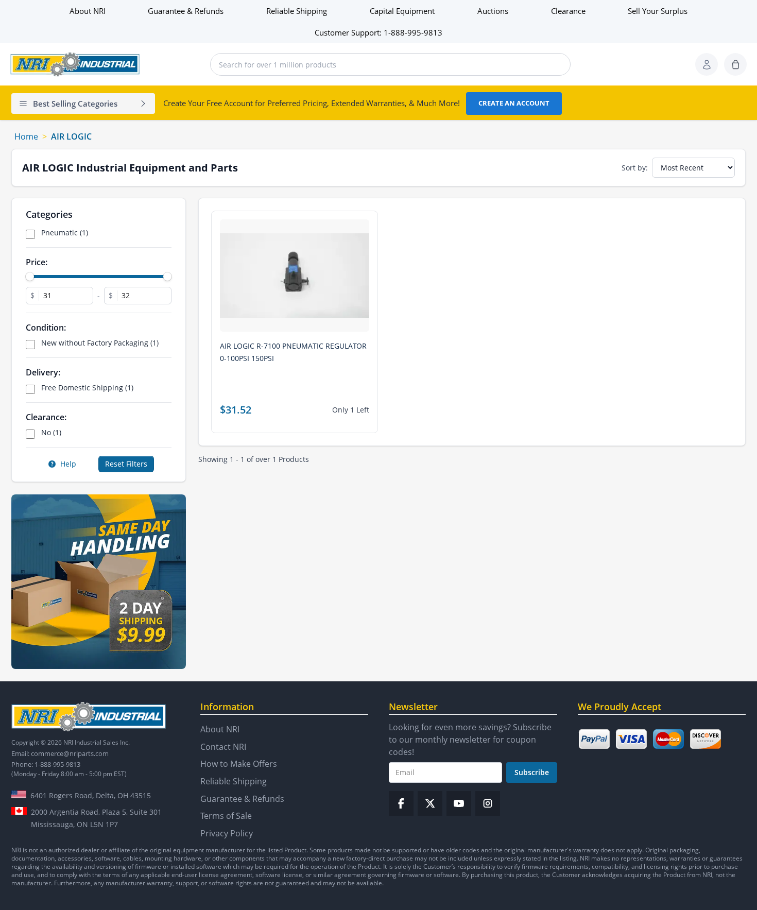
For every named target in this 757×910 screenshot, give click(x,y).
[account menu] (706, 64)
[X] (430, 803)
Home (26, 136)
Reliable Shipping (296, 11)
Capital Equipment (402, 11)
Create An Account (513, 103)
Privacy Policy (226, 833)
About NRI (88, 11)
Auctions (492, 11)
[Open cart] (735, 64)
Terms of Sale (226, 815)
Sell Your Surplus (657, 11)
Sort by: (635, 168)
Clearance (568, 11)
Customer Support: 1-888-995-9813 (378, 32)
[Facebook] (401, 803)
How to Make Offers (238, 763)
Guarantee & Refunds (185, 11)
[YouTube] (458, 803)
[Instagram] (487, 803)
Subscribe (531, 772)
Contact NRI (223, 746)
